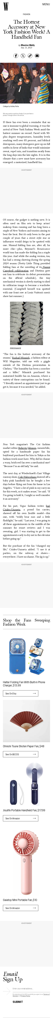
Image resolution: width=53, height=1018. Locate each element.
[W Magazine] (6, 6)
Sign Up (12, 976)
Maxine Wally (28, 45)
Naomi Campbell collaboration (26, 269)
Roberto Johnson (27, 448)
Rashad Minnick (20, 358)
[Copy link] (30, 55)
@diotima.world (15, 348)
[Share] (16, 55)
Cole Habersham (27, 477)
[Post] (23, 55)
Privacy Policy (25, 996)
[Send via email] (37, 55)
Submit (18, 1001)
